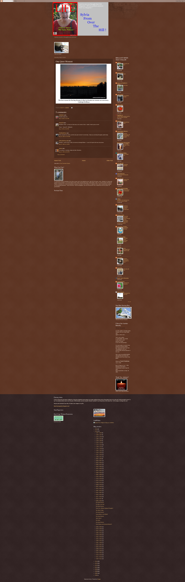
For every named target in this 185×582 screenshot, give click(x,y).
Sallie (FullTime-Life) (63, 140)
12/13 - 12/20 (99, 436)
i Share (118, 199)
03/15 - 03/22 (99, 538)
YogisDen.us (120, 115)
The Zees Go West (121, 237)
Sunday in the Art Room (126, 180)
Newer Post (57, 160)
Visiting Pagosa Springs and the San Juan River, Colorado (123, 117)
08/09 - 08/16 (99, 472)
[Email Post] (72, 107)
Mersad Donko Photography (123, 142)
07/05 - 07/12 (99, 482)
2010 (96, 569)
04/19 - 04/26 (99, 528)
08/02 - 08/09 (99, 474)
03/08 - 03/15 (99, 540)
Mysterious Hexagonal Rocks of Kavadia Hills (126, 207)
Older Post (110, 160)
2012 (96, 565)
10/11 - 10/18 (99, 454)
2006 (96, 575)
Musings (119, 121)
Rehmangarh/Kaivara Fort (126, 294)
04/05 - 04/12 (99, 532)
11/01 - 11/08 (99, 448)
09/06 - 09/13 (99, 464)
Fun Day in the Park (100, 504)
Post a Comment (61, 154)
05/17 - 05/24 (99, 496)
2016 (96, 429)
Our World (98, 520)
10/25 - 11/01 (99, 450)
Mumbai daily (120, 72)
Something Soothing (125, 165)
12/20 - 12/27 (99, 434)
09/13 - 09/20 (99, 462)
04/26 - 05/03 (99, 526)
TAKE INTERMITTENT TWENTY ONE (126, 249)
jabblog (119, 62)
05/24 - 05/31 (99, 494)
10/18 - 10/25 (99, 452)
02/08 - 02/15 (99, 548)
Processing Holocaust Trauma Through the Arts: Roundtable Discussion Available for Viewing (123, 220)
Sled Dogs (125, 85)
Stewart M (61, 122)
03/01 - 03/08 (99, 542)
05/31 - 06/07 (99, 492)
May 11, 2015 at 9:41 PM (64, 151)
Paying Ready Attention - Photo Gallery (122, 132)
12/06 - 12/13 (99, 438)
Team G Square (120, 292)
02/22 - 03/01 (99, 544)
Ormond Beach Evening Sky (122, 174)
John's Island (120, 94)
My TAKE (119, 247)
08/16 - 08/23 (99, 470)
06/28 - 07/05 (99, 484)
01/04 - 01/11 (99, 558)
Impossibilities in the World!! (102, 514)
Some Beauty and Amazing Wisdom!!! (104, 524)
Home (83, 160)
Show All (129, 301)
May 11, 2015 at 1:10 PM (64, 144)
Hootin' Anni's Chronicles (123, 278)
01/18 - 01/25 (99, 554)
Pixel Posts (119, 267)
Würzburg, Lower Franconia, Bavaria (125, 240)
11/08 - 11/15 (99, 446)
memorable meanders (122, 226)
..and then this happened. (126, 283)
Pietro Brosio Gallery (122, 153)
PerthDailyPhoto (62, 133)
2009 (96, 571)
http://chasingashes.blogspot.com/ (61, 406)
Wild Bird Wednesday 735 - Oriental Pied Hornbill (126, 135)
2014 (96, 561)
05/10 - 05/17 (99, 498)
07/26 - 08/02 (99, 476)
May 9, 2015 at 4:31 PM (64, 118)
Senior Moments (121, 173)
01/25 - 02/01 (99, 552)
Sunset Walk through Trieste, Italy (126, 145)
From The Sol (120, 178)
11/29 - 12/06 (99, 440)
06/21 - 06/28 (99, 486)
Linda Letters (120, 104)
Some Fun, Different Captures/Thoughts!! (104, 508)
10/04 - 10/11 (99, 456)
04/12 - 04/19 (99, 530)
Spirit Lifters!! (99, 518)
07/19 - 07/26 (99, 478)
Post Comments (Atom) (65, 163)
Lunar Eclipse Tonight (126, 96)
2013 (96, 563)
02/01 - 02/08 (99, 550)
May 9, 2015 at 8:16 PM (64, 128)
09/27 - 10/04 (99, 458)
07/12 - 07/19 (99, 480)
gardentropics (120, 204)
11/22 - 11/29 (99, 442)
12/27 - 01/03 (99, 432)
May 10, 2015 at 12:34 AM (64, 136)
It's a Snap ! (119, 257)
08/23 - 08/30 (99, 468)
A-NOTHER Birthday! (125, 228)
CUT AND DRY (120, 163)
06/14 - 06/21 (99, 488)
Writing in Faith (120, 215)
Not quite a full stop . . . (126, 64)
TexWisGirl (61, 115)
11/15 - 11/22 (99, 444)
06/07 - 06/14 (99, 490)
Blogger (99, 579)
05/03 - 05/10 (99, 500)
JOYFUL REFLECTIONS (122, 188)
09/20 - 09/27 (99, 460)
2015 (96, 431)
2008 (96, 573)
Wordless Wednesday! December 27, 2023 (126, 260)
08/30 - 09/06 (99, 466)
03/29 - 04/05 (99, 534)
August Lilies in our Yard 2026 (126, 190)
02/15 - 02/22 (99, 546)
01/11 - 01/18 (99, 556)
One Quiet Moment (100, 502)
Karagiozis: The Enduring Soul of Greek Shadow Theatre (123, 201)
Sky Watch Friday (99, 510)
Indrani (60, 148)
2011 (96, 567)
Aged (124, 73)
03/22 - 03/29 (99, 536)
